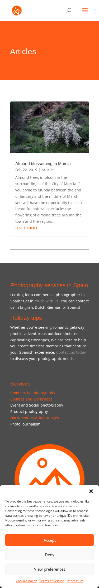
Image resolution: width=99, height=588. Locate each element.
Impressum (75, 581)
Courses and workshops (31, 399)
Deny (49, 554)
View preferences (49, 569)
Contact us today (71, 352)
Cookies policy (26, 581)
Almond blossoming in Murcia (43, 163)
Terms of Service (51, 581)
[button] (91, 491)
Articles (48, 169)
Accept (50, 540)
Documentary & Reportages (34, 417)
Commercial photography (32, 392)
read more (27, 227)
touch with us (47, 300)
